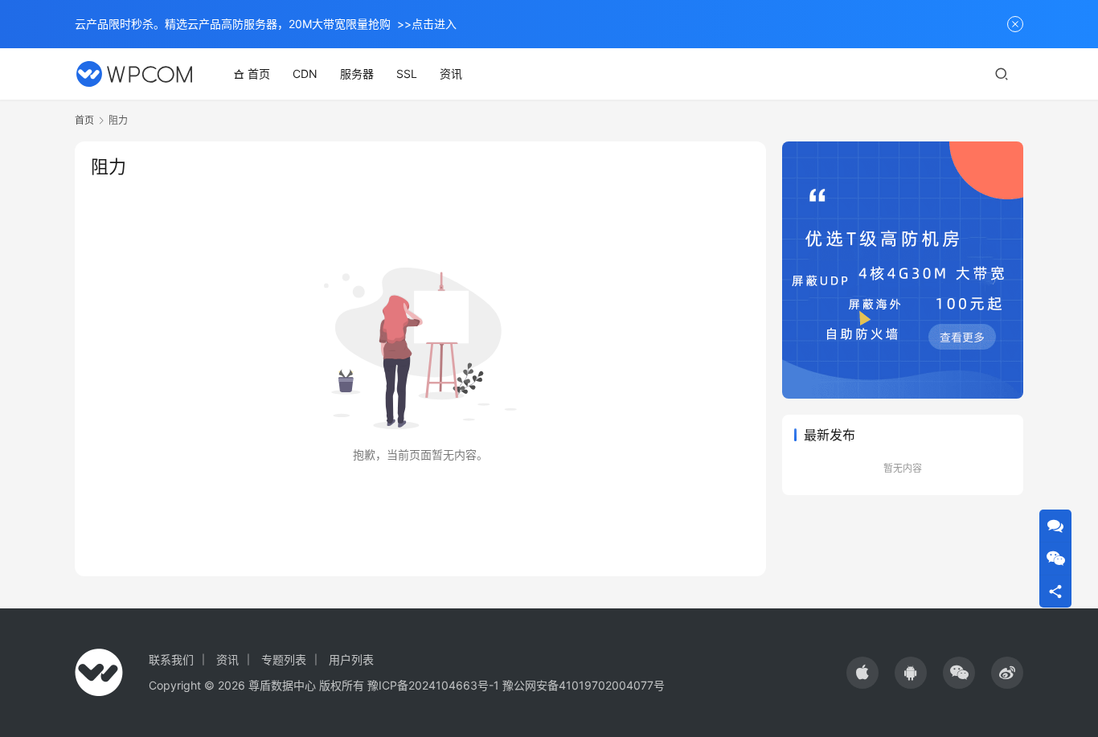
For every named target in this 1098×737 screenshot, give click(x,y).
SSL (406, 73)
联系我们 (171, 659)
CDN (305, 73)
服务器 (357, 73)
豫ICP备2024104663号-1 (433, 685)
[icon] (862, 673)
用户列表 (351, 659)
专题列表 (283, 659)
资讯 (451, 73)
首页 (259, 73)
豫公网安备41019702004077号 (583, 685)
